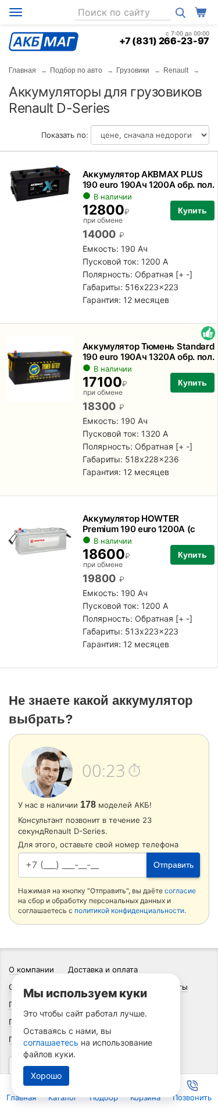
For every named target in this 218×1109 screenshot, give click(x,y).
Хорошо (46, 1076)
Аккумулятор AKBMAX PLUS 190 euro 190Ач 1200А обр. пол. (149, 179)
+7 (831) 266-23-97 (164, 41)
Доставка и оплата (103, 969)
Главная (22, 70)
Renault (175, 70)
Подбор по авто (76, 70)
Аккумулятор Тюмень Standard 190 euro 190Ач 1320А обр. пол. (149, 351)
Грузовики (132, 70)
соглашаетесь (50, 1042)
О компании (31, 969)
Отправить (173, 864)
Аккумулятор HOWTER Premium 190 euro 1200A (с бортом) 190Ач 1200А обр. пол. (148, 529)
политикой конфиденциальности (129, 910)
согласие (180, 890)
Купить (192, 210)
